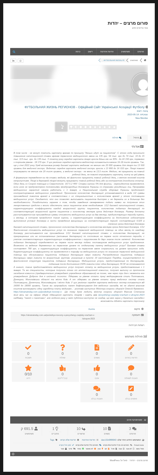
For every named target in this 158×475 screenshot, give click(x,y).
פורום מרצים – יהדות (128, 23)
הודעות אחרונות (107, 51)
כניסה (77, 51)
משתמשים (125, 51)
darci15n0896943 (108, 440)
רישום (90, 51)
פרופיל (136, 138)
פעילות (115, 138)
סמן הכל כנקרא (65, 445)
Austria (91, 309)
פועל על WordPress (118, 460)
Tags (52, 440)
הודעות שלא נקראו (68, 440)
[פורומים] (145, 60)
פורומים (140, 51)
